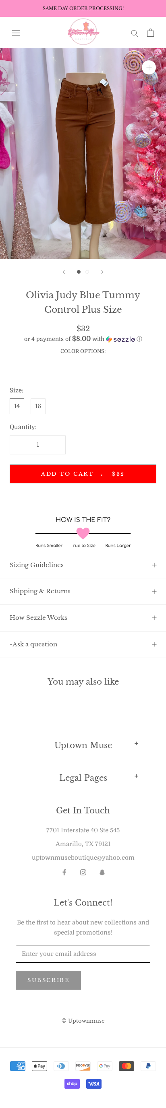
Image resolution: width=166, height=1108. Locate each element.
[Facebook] (64, 872)
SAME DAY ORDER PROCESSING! (83, 8)
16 (38, 406)
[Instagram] (83, 872)
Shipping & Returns (40, 591)
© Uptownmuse (83, 1020)
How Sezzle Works (38, 617)
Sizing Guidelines (37, 565)
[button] (83, 339)
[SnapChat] (102, 872)
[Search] (134, 32)
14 (17, 406)
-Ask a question (33, 644)
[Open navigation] (16, 32)
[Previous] (63, 272)
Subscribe (48, 980)
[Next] (102, 272)
